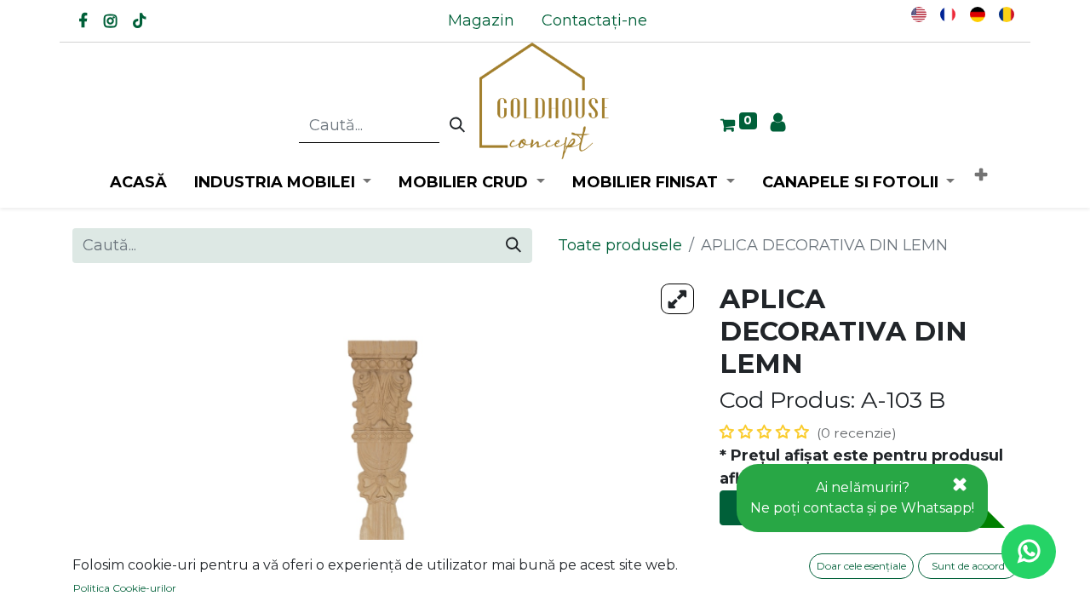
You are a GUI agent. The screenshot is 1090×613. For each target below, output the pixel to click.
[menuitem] (481, 21)
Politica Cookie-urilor (124, 587)
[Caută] (457, 126)
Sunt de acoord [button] (968, 565)
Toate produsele (620, 245)
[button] (981, 176)
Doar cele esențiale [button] (861, 565)
